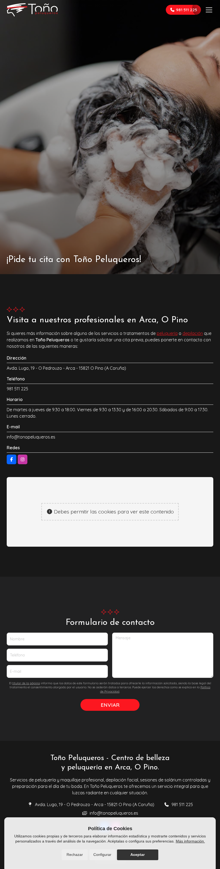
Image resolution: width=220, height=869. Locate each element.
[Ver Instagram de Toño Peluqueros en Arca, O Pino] (22, 459)
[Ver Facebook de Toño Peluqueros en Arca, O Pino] (11, 459)
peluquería (167, 333)
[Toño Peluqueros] (32, 10)
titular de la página (26, 683)
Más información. (190, 841)
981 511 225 (17, 388)
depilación (192, 333)
